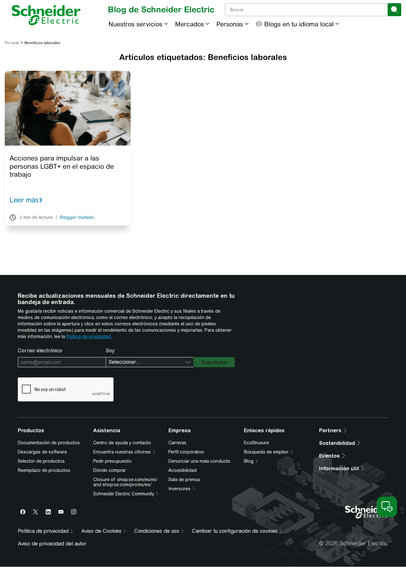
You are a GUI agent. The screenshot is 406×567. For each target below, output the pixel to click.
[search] (394, 9)
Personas (229, 24)
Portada (12, 43)
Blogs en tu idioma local (299, 24)
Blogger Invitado (77, 217)
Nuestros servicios (135, 24)
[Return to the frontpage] (46, 15)
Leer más (24, 200)
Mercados (189, 24)
